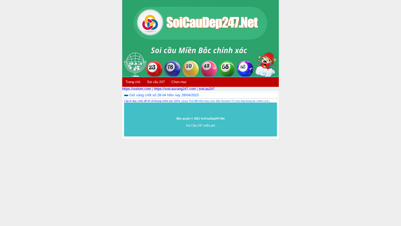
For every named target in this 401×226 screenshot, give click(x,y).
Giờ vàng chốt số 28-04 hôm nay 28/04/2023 (164, 95)
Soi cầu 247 (156, 82)
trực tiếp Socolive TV (222, 101)
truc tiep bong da (245, 101)
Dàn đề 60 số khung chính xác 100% (159, 101)
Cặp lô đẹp (130, 101)
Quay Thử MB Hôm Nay (195, 101)
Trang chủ (133, 82)
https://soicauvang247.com (175, 89)
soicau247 (207, 89)
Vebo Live (262, 101)
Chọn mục (179, 82)
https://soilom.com (136, 89)
